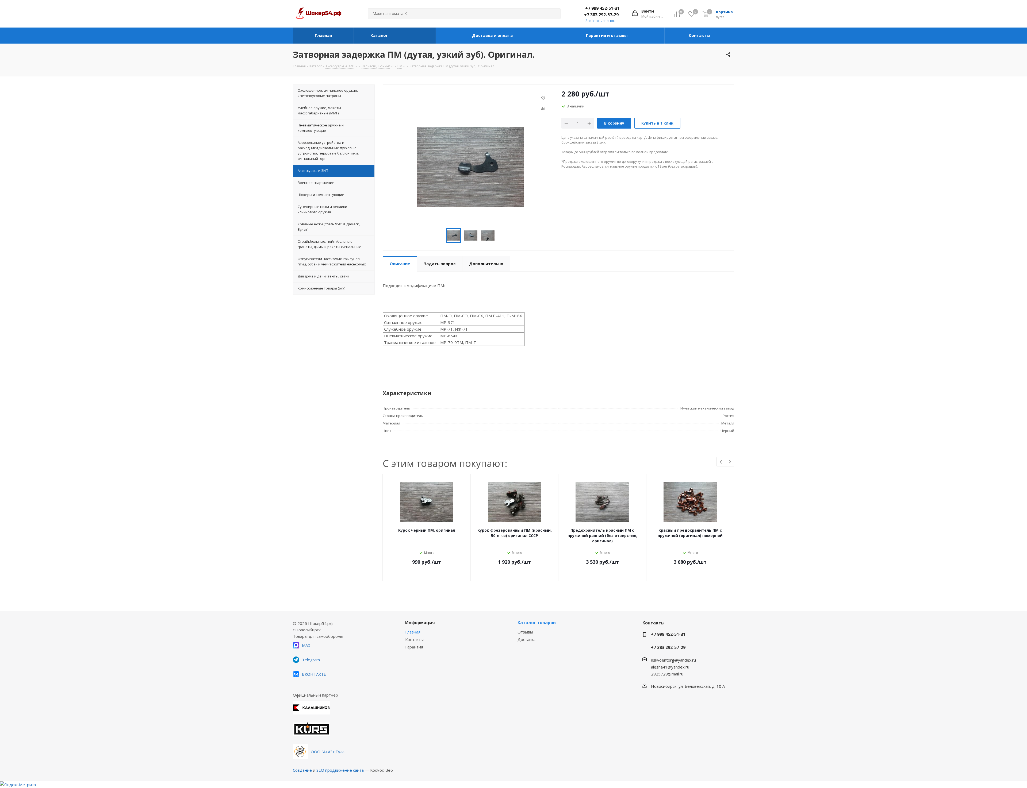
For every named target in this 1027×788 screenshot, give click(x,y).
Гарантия (414, 647)
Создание (302, 770)
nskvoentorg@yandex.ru (673, 660)
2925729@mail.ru (667, 674)
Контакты (414, 639)
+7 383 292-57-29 (601, 15)
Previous (721, 462)
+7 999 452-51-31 (602, 8)
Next (729, 462)
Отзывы (525, 632)
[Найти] (554, 13)
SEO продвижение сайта (340, 770)
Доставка (526, 639)
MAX (306, 645)
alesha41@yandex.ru (670, 667)
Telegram (311, 659)
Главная (412, 632)
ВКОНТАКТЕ (314, 674)
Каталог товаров (537, 622)
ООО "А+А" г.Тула (327, 751)
